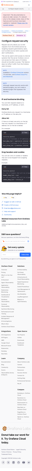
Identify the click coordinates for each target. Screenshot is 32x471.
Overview (4, 269)
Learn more (26, 1)
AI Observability (22, 269)
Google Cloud (5, 343)
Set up (26, 31)
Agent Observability (7, 282)
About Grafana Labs (23, 362)
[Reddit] (29, 462)
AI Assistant (5, 280)
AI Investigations (6, 321)
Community (4, 367)
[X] (8, 462)
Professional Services (24, 381)
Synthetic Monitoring (7, 309)
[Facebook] (3, 462)
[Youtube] (24, 462)
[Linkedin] (13, 462)
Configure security (6, 32)
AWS (2, 340)
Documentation (5, 31)
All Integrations (6, 335)
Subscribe (25, 254)
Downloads (20, 340)
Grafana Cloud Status (8, 326)
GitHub (19, 337)
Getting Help (21, 378)
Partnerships (21, 367)
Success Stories (22, 372)
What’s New (5, 324)
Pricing (3, 272)
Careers (19, 364)
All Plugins (4, 337)
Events (3, 370)
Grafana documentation (17, 31)
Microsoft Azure (6, 345)
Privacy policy (22, 258)
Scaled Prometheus (23, 286)
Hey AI (19, 383)
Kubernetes (4, 348)
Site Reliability (21, 294)
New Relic (4, 353)
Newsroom (20, 370)
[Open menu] (29, 5)
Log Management (22, 296)
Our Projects (21, 335)
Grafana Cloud (17, 438)
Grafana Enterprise (17, 72)
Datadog (4, 351)
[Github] (18, 462)
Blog (2, 364)
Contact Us (20, 375)
